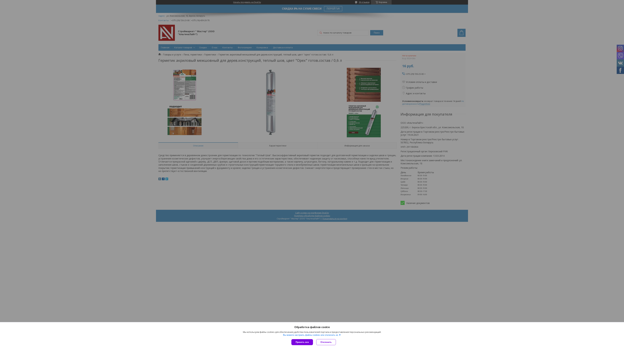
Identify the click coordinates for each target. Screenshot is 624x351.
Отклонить (326, 342)
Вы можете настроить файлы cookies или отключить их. (311, 335)
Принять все (302, 342)
